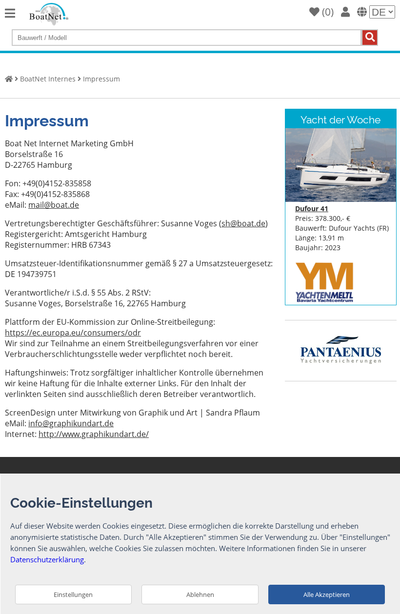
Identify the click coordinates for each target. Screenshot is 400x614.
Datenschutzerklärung (47, 559)
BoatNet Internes (48, 78)
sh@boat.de (243, 223)
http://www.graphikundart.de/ (94, 434)
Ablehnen (200, 594)
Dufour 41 (311, 208)
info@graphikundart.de (71, 423)
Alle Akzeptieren (326, 594)
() (327, 12)
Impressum (101, 78)
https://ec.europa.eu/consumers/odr (73, 332)
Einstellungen (73, 594)
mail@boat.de (53, 204)
